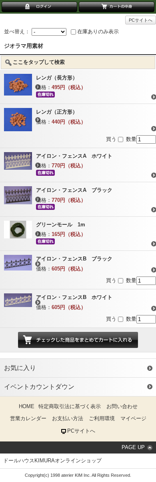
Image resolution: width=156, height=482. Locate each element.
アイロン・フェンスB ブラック (74, 259)
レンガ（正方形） (57, 112)
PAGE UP (133, 447)
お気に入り (20, 367)
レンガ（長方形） (57, 78)
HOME (26, 406)
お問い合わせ (122, 406)
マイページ (133, 418)
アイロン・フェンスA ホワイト (74, 156)
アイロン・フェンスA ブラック (74, 190)
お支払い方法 (67, 418)
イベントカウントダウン (39, 386)
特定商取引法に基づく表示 (69, 406)
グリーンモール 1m (60, 225)
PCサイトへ (140, 20)
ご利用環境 (102, 418)
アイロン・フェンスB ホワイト (74, 297)
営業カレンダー (28, 418)
